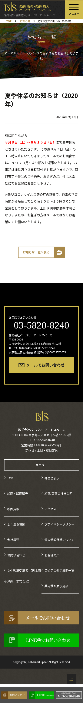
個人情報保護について (59, 540)
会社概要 (13, 540)
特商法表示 (51, 478)
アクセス (50, 509)
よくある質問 (16, 524)
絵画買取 (13, 509)
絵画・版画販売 (17, 493)
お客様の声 (51, 555)
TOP (10, 478)
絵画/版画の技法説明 (58, 493)
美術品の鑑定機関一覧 (59, 570)
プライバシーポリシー (59, 524)
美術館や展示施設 (56, 586)
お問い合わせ (16, 555)
